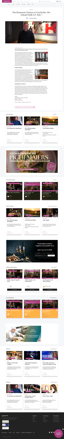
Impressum (10, 432)
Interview (26, 394)
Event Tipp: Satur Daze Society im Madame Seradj (49, 363)
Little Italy (18, 4)
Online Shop (44, 421)
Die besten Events (45, 126)
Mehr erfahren (9, 141)
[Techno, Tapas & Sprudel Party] (14, 186)
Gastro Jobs (34, 421)
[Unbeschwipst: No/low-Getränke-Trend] (32, 388)
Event (8, 361)
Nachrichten (39, 253)
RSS (33, 432)
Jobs (24, 1)
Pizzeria (28, 4)
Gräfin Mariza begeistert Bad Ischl (31, 363)
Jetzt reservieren (14, 289)
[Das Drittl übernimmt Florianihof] (32, 120)
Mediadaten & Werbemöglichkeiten (26, 432)
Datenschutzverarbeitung (47, 257)
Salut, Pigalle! (46, 220)
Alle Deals (54, 179)
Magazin (14, 1)
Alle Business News (54, 382)
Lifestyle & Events (11, 358)
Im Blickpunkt (28, 391)
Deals (21, 1)
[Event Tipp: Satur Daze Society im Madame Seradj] (50, 355)
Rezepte (28, 1)
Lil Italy (13, 4)
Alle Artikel (54, 114)
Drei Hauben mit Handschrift (14, 128)
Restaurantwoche (55, 420)
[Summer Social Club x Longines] (14, 355)
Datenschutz (18, 432)
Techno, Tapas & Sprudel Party (13, 192)
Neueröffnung (28, 123)
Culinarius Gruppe (55, 417)
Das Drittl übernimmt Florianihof (30, 129)
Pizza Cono (24, 4)
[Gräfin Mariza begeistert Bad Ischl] (32, 355)
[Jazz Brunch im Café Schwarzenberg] (50, 186)
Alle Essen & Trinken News (52, 206)
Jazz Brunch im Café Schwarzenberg (47, 193)
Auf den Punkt (10, 123)
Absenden (51, 255)
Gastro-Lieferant (45, 420)
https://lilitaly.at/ (20, 100)
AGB (14, 432)
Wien (32, 4)
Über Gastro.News (4, 432)
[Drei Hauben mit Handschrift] (14, 120)
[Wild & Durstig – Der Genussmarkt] (32, 186)
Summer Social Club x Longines (12, 363)
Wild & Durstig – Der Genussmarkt (29, 193)
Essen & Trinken (46, 123)
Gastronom (44, 417)
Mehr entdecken (53, 267)
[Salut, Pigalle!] (50, 212)
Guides (18, 1)
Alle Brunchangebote (53, 297)
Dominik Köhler (33, 18)
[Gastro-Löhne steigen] (49, 388)
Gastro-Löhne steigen (47, 396)
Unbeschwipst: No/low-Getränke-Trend (30, 396)
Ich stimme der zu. (45, 257)
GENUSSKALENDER (48, 128)
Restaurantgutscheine (56, 421)
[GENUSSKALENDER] (50, 120)
